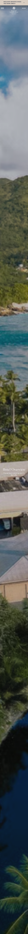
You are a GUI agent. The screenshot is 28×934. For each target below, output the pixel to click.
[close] (24, 3)
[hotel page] (14, 8)
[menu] (2, 8)
